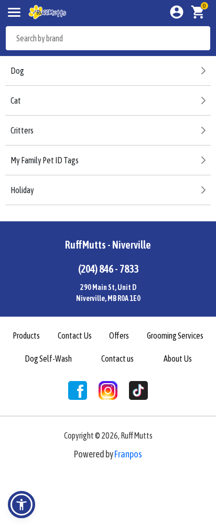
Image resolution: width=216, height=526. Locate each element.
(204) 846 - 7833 (108, 269)
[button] (21, 505)
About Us (178, 358)
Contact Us (75, 335)
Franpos (128, 454)
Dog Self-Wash (48, 358)
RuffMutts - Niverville (108, 245)
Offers (119, 335)
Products (26, 335)
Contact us (117, 358)
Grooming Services (175, 335)
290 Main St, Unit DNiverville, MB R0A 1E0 (108, 293)
